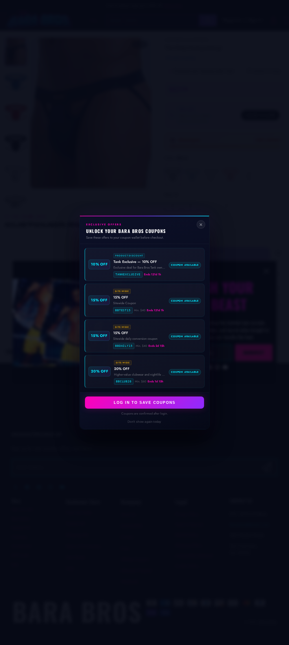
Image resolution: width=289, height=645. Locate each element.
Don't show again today (144, 421)
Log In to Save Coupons (145, 402)
